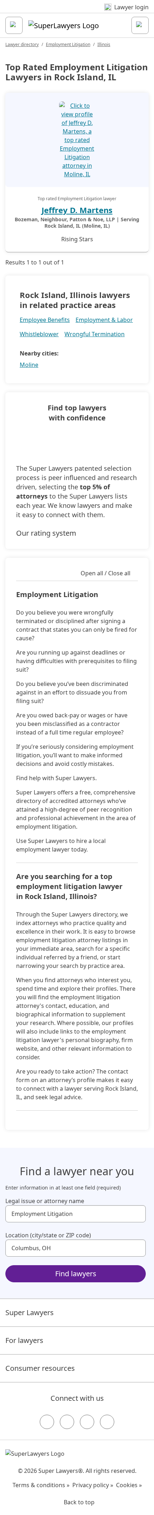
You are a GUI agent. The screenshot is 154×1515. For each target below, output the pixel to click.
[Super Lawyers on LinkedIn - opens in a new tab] (107, 1422)
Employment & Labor (104, 320)
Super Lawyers (29, 1312)
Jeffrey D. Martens (77, 209)
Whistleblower (39, 334)
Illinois (103, 44)
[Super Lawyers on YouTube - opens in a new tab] (87, 1422)
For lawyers (24, 1340)
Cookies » (129, 1485)
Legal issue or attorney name (44, 1201)
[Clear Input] (137, 1214)
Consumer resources (40, 1368)
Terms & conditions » (41, 1485)
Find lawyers (75, 1273)
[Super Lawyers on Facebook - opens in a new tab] (47, 1422)
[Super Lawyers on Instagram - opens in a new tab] (67, 1422)
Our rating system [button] (46, 533)
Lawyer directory (22, 44)
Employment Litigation (68, 44)
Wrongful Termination (94, 334)
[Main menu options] (14, 25)
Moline (29, 365)
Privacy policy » (92, 1485)
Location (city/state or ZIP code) (48, 1235)
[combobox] (75, 1213)
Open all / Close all (105, 573)
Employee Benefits (45, 320)
